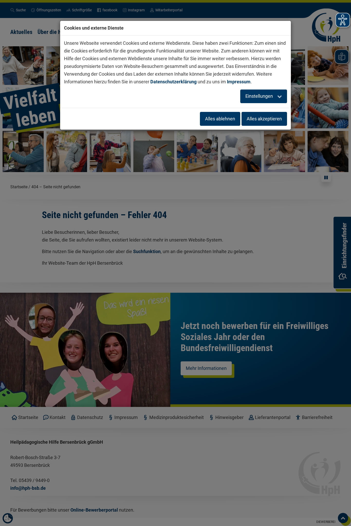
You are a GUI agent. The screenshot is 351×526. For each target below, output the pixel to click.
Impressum (239, 81)
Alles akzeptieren (264, 118)
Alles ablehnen (220, 118)
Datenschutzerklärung (173, 81)
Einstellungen (259, 96)
